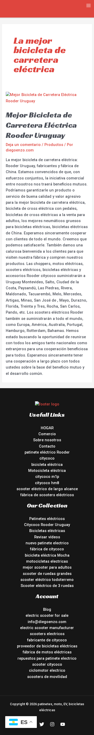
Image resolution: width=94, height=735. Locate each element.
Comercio (47, 434)
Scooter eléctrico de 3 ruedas (47, 585)
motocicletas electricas (47, 561)
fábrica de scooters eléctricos (47, 495)
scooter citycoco (47, 664)
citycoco (47, 458)
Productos (53, 144)
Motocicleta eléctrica (47, 470)
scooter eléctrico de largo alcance (47, 489)
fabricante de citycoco (47, 640)
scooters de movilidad (47, 676)
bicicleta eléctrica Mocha (47, 555)
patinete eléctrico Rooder (47, 452)
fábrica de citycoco (47, 549)
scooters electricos (47, 633)
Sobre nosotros (47, 440)
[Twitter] (41, 724)
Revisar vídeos (47, 537)
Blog (47, 609)
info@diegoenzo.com (47, 621)
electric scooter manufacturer (47, 627)
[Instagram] (52, 724)
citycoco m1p (47, 476)
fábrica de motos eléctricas (47, 652)
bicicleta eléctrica (47, 464)
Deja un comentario (23, 144)
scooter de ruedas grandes (47, 573)
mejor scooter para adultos (47, 567)
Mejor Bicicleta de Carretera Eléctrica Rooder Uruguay (41, 125)
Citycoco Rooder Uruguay (47, 524)
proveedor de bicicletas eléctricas (47, 646)
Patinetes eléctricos (47, 518)
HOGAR (47, 428)
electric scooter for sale (47, 615)
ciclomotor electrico (47, 670)
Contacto (47, 446)
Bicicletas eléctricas (47, 530)
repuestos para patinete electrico (47, 658)
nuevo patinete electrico (47, 543)
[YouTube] (62, 724)
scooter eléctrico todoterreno (47, 579)
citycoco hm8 (47, 482)
